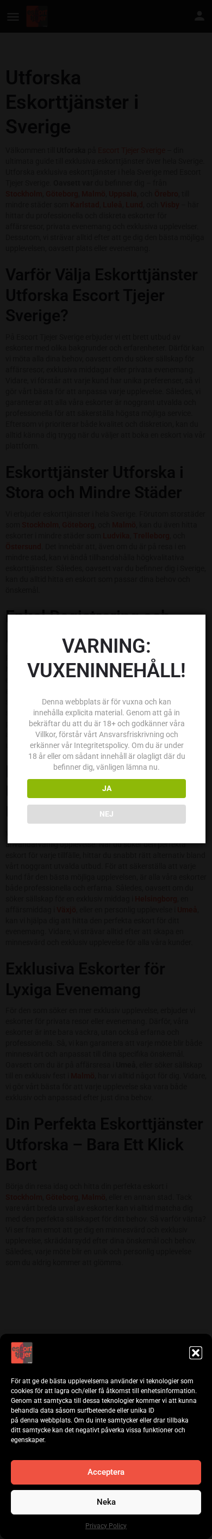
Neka (106, 1502)
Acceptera (106, 1472)
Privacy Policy (106, 1526)
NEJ (106, 814)
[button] (195, 1352)
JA (106, 788)
